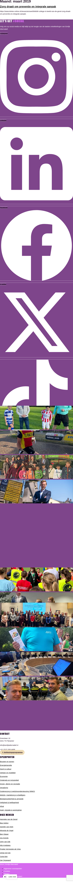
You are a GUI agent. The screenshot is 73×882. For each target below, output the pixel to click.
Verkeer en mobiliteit (7, 773)
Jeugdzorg (4, 788)
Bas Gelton (4, 823)
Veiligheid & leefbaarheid (9, 803)
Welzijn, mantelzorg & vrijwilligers (12, 795)
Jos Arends (4, 838)
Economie (4, 776)
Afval (2, 806)
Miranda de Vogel (6, 831)
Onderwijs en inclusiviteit (9, 780)
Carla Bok (4, 857)
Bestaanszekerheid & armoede (11, 799)
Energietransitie (6, 765)
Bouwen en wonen (7, 762)
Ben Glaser (4, 834)
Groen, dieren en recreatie (10, 784)
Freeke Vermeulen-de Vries (10, 849)
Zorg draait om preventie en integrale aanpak (28, 6)
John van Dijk (5, 842)
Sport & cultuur (5, 769)
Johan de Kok (5, 853)
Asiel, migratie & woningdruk (11, 810)
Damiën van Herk (6, 827)
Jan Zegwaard (5, 860)
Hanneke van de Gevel (8, 819)
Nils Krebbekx (5, 845)
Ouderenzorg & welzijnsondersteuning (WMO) (17, 791)
